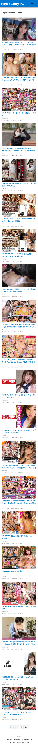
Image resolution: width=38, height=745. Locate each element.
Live (27, 742)
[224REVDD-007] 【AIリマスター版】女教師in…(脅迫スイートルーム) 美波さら (18, 255)
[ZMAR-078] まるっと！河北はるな (14, 571)
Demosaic (5, 470)
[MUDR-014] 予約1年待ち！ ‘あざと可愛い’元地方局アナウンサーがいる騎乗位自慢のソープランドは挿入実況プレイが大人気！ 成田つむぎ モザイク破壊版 (19, 466)
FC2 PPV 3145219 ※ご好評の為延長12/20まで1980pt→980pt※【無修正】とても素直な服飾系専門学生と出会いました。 (19, 149)
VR (2, 330)
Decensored (25, 739)
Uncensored (16, 739)
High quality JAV (12, 4)
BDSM (19, 742)
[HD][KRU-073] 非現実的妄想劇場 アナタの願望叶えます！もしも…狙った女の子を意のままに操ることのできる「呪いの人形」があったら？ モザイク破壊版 (19, 502)
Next (26, 727)
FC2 (3, 47)
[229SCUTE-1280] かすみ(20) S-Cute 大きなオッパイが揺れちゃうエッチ (18, 678)
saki (19, 736)
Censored (5, 83)
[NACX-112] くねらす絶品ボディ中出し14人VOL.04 (17, 537)
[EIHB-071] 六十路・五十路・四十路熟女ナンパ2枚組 (19, 114)
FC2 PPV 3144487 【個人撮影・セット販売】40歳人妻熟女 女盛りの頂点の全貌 (19, 290)
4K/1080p (12, 742)
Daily (23, 742)
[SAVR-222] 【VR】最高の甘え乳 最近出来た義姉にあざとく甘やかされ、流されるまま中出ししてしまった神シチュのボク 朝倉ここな (19, 325)
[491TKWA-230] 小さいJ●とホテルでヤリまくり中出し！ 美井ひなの (18, 396)
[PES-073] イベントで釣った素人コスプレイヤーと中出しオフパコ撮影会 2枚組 (19, 713)
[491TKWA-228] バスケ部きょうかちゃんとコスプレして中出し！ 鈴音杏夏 (19, 431)
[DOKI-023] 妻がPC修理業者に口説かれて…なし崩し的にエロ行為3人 (19, 184)
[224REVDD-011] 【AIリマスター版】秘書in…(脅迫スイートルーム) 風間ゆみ (18, 220)
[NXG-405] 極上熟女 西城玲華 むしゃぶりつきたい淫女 (19, 607)
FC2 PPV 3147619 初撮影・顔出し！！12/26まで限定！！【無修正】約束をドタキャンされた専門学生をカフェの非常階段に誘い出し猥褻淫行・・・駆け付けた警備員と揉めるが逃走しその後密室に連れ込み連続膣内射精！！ (19, 43)
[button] (32, 3)
